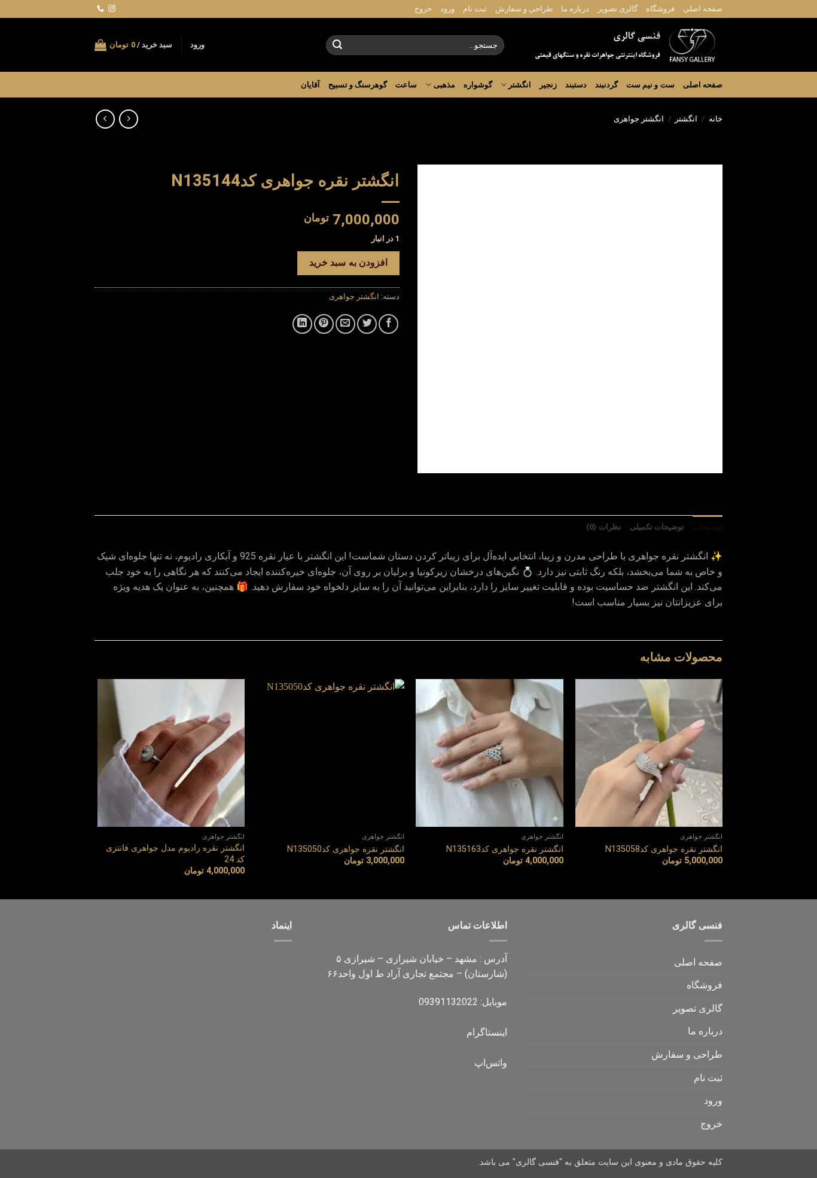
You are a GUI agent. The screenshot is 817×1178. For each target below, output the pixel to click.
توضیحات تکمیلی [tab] (657, 526)
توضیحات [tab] (708, 526)
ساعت (406, 84)
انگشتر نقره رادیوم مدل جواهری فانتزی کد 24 (175, 854)
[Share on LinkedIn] (302, 324)
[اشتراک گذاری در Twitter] (367, 324)
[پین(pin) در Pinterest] (324, 324)
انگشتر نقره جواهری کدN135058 (664, 849)
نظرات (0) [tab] (603, 526)
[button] (197, 45)
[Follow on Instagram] (111, 9)
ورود (447, 8)
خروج (423, 8)
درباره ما (575, 8)
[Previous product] (105, 118)
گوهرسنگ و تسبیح (358, 84)
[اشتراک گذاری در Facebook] (388, 324)
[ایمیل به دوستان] (345, 324)
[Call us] (100, 9)
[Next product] (128, 118)
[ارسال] (337, 45)
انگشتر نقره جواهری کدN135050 (345, 849)
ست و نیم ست (650, 84)
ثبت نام (475, 8)
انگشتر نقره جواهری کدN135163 (504, 849)
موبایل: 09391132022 (463, 1001)
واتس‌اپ (490, 1063)
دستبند (576, 84)
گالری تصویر (617, 8)
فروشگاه (660, 8)
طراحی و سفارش (524, 8)
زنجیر (548, 84)
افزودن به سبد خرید (348, 262)
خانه (716, 118)
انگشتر (519, 84)
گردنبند (606, 84)
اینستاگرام (487, 1032)
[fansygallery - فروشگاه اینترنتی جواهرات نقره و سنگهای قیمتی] (622, 45)
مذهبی (444, 84)
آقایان (310, 84)
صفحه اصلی (703, 8)
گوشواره (478, 84)
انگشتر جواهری (639, 118)
